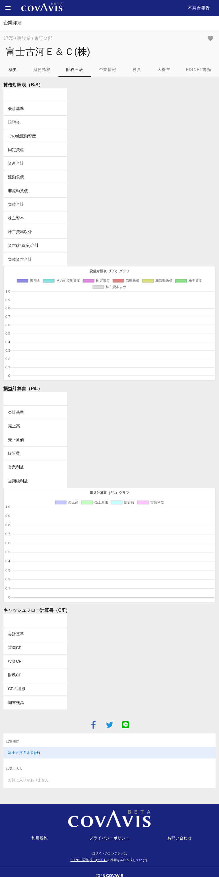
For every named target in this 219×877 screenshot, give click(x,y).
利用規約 (39, 838)
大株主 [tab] (164, 69)
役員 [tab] (137, 69)
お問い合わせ (179, 838)
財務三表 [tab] (75, 69)
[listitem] (109, 752)
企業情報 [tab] (107, 69)
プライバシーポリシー (109, 838)
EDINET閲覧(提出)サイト (89, 860)
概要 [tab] (13, 69)
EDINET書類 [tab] (198, 69)
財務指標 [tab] (42, 69)
